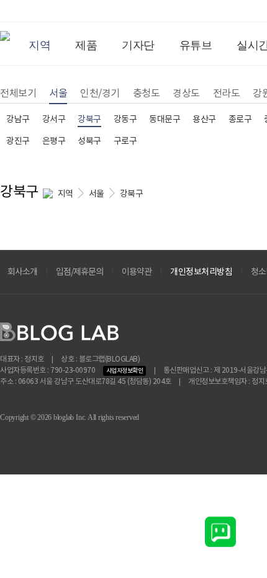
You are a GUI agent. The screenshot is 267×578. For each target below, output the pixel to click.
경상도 (186, 93)
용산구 (204, 120)
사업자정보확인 (124, 371)
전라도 (226, 93)
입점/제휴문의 (79, 272)
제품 (86, 45)
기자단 (138, 45)
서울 (58, 93)
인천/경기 (100, 93)
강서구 (54, 120)
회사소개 (22, 272)
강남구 (18, 120)
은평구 (54, 141)
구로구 (125, 141)
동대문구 (164, 120)
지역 (39, 45)
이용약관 (137, 272)
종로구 (240, 120)
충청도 (146, 93)
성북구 (89, 141)
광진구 (18, 141)
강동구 (125, 120)
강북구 (89, 120)
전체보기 (18, 93)
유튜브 (195, 45)
